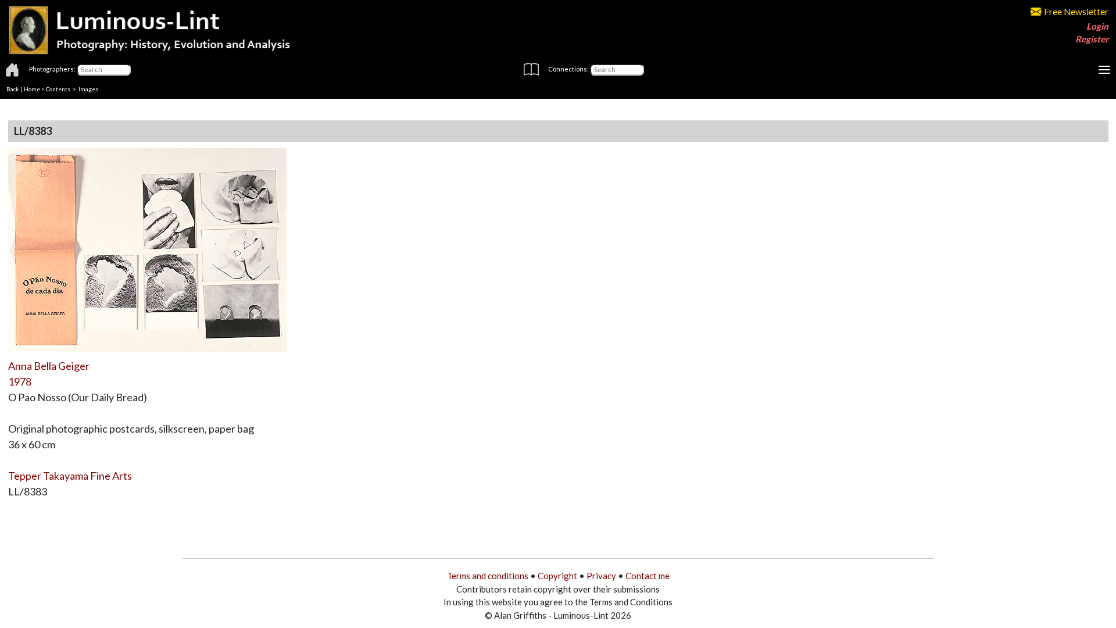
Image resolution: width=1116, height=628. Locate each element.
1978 (19, 381)
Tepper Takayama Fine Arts (70, 475)
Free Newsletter (1076, 11)
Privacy (601, 575)
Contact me (647, 575)
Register (1091, 39)
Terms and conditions (487, 575)
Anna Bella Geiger (49, 365)
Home (32, 88)
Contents (58, 88)
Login (1097, 26)
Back (12, 88)
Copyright (557, 575)
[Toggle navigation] (1104, 70)
